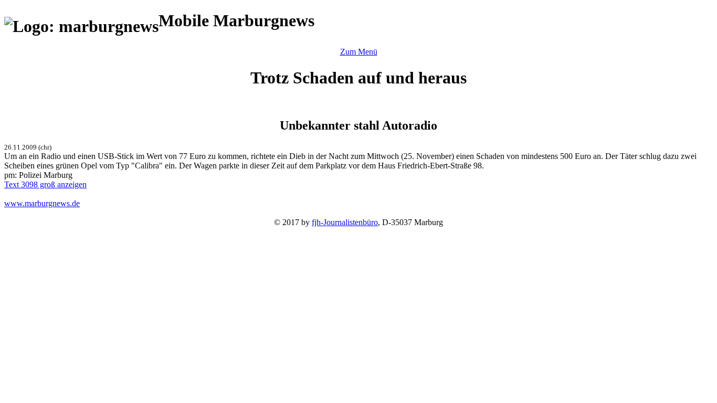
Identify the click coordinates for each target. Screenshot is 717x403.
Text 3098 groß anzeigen (45, 184)
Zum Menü (358, 51)
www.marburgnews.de (42, 203)
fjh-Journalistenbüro (345, 222)
